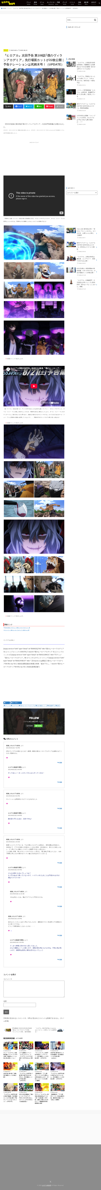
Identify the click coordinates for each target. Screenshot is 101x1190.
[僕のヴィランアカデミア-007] (49, 319)
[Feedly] (38, 725)
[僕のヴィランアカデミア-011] (49, 479)
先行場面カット (17, 702)
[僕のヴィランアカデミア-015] (49, 518)
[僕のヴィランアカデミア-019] (19, 593)
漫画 (58, 705)
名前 (5, 1001)
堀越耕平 (51, 705)
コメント (7, 979)
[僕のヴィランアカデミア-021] (19, 613)
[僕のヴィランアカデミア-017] (19, 574)
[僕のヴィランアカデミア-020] (49, 593)
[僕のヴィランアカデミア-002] (19, 280)
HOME (4, 8)
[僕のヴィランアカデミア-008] (34, 355)
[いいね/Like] (7, 758)
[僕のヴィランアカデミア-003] (49, 280)
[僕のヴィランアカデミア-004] (19, 299)
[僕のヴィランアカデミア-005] (49, 299)
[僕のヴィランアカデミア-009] (34, 459)
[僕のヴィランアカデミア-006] (19, 319)
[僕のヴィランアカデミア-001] (34, 260)
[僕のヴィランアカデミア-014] (19, 518)
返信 (60, 762)
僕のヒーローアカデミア (27, 705)
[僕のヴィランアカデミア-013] (49, 498)
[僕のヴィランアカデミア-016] (34, 554)
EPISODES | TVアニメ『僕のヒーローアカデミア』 (17, 627)
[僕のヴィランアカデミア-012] (19, 498)
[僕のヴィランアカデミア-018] (49, 574)
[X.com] (99, 3)
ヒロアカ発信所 (46, 1185)
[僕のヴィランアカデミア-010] (19, 479)
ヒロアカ (14, 705)
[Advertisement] (39, 31)
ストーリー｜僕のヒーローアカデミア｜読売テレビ (16, 630)
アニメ (9, 8)
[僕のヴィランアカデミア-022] (49, 613)
